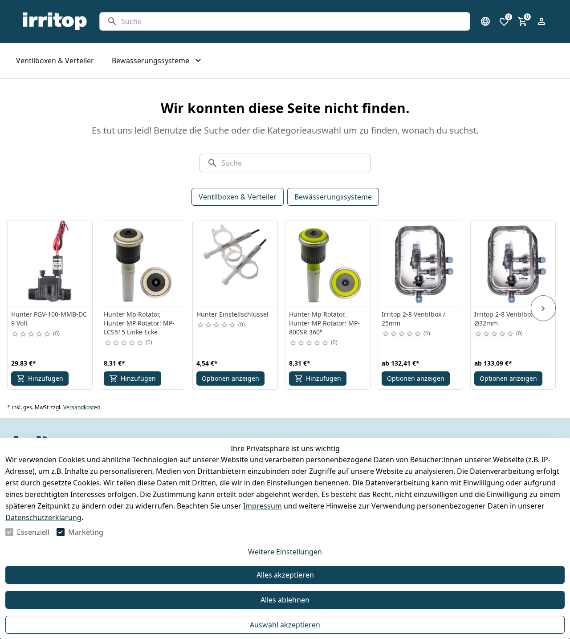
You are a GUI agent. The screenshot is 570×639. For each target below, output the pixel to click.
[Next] (543, 308)
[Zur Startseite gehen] (54, 21)
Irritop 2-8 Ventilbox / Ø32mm (506, 318)
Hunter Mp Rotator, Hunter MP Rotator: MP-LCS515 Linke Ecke (139, 323)
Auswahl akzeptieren (285, 625)
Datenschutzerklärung (43, 517)
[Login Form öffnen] (541, 21)
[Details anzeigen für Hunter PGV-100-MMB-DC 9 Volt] (50, 263)
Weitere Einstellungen (285, 552)
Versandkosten (81, 407)
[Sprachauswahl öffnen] (485, 21)
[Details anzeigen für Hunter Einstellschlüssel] (235, 263)
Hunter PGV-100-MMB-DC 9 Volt (49, 318)
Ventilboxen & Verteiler (238, 197)
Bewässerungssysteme (333, 197)
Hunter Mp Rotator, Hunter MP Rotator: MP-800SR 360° (324, 323)
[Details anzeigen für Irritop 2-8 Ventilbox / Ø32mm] (513, 263)
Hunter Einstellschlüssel (232, 314)
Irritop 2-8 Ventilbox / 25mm (413, 318)
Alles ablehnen (285, 600)
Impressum (262, 506)
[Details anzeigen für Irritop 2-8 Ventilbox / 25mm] (421, 263)
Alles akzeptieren (285, 575)
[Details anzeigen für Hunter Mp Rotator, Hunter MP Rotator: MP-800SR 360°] (328, 263)
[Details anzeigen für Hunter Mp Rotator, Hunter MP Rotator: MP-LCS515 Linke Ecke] (143, 263)
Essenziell (33, 532)
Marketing (85, 532)
